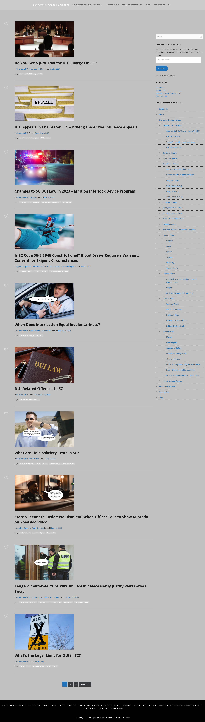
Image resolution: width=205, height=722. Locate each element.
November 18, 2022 (42, 395)
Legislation (33, 197)
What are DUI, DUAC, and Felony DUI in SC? (183, 131)
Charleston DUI (22, 69)
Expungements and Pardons (173, 208)
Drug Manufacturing (174, 186)
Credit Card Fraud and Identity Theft (180, 293)
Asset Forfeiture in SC (174, 197)
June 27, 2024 (54, 69)
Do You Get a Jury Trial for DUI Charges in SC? (56, 62)
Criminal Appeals (169, 224)
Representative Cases (167, 386)
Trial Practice (46, 330)
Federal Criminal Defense (172, 381)
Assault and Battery (173, 348)
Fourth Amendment (51, 266)
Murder (169, 337)
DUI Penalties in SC (173, 136)
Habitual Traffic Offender (175, 326)
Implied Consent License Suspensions (180, 142)
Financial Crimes (169, 273)
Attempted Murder (173, 359)
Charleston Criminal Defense (170, 120)
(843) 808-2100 (161, 96)
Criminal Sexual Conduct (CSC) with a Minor (182, 375)
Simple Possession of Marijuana (178, 169)
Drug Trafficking (172, 191)
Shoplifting (170, 262)
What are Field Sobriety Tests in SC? (47, 452)
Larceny (169, 251)
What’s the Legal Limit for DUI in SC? (48, 655)
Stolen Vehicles (172, 268)
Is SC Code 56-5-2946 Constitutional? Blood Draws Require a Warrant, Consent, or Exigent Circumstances (77, 258)
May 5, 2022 (50, 459)
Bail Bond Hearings (170, 153)
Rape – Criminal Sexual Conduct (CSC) (180, 370)
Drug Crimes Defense (171, 164)
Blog (161, 397)
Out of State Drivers (174, 309)
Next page (85, 684)
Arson (168, 246)
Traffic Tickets (168, 298)
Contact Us (163, 109)
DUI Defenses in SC (173, 147)
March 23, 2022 (56, 528)
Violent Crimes (168, 331)
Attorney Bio (164, 392)
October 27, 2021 (72, 597)
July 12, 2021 (40, 661)
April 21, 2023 (86, 266)
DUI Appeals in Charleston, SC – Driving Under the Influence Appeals (76, 127)
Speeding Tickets (172, 304)
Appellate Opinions (23, 266)
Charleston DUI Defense (172, 125)
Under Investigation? (170, 158)
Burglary (169, 241)
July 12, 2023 (49, 197)
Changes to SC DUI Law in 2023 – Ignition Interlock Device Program (75, 191)
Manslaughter (171, 342)
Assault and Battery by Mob (177, 353)
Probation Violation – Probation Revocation (179, 230)
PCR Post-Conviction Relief (173, 219)
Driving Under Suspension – (176, 320)
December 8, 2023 (42, 133)
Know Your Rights (36, 69)
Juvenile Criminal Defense (172, 213)
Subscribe (161, 68)
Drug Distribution (172, 180)
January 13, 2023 (64, 330)
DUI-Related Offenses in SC (39, 388)
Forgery (169, 287)
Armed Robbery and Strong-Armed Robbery (183, 364)
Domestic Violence (170, 202)
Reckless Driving (172, 315)
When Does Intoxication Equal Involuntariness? (57, 324)
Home (161, 114)
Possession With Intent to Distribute (180, 175)
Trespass (169, 257)
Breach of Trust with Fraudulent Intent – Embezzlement (181, 280)
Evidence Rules (34, 330)
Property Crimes (169, 235)
